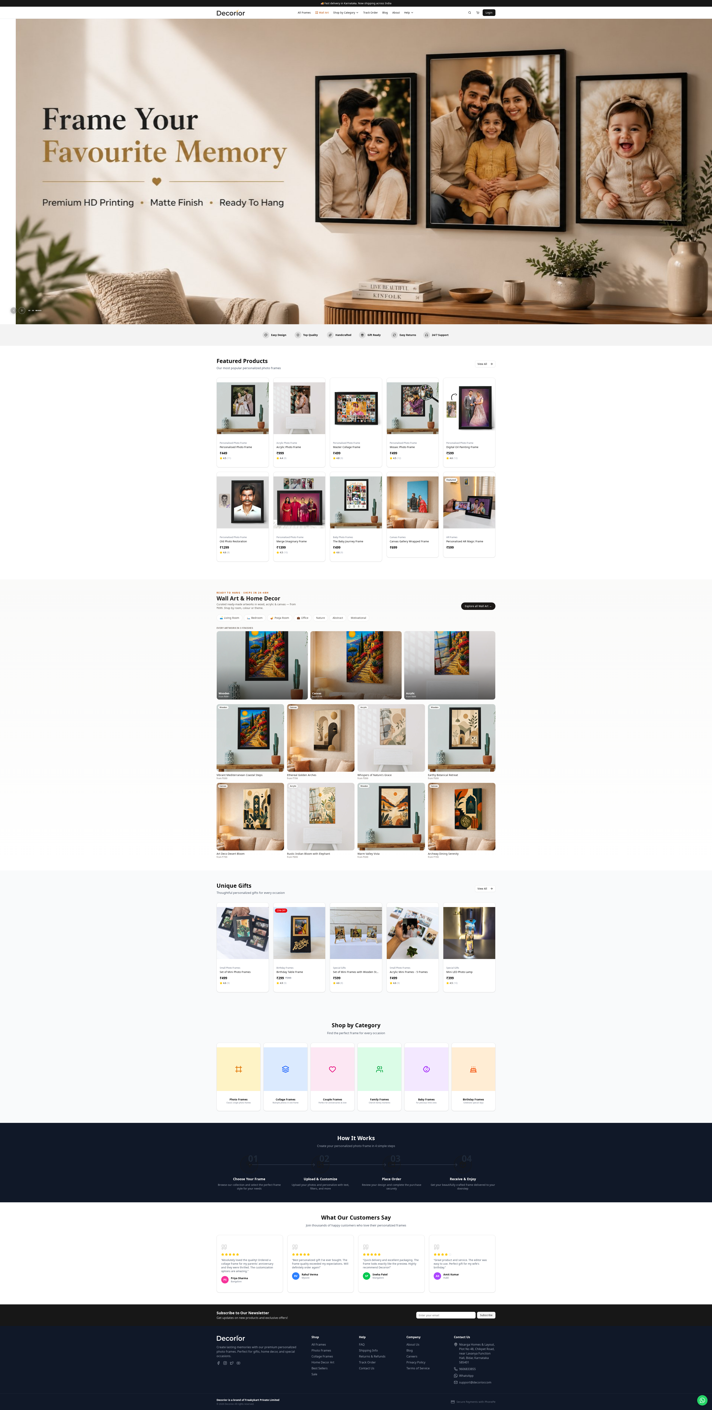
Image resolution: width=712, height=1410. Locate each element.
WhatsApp (466, 1376)
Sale (314, 1374)
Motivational (358, 618)
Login (489, 12)
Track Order (370, 12)
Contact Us (366, 1368)
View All (482, 364)
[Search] (469, 12)
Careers (411, 1356)
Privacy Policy (415, 1362)
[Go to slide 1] (29, 310)
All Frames (304, 12)
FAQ (362, 1344)
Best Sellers (320, 1368)
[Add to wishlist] (264, 387)
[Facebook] (218, 1363)
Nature (320, 618)
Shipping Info (368, 1350)
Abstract (338, 618)
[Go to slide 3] (39, 310)
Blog (385, 12)
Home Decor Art (323, 1362)
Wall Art (324, 12)
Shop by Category (344, 12)
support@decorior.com (475, 1382)
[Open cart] (477, 12)
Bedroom (255, 618)
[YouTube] (238, 1363)
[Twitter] (232, 1363)
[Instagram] (225, 1363)
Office (302, 618)
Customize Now (242, 429)
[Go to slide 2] (33, 310)
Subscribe (486, 1315)
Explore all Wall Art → (478, 606)
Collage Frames (322, 1356)
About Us (412, 1344)
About (396, 12)
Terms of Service (418, 1368)
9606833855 (467, 1369)
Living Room (229, 618)
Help (407, 12)
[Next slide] (22, 310)
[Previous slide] (13, 310)
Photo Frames (321, 1350)
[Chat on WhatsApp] (702, 1400)
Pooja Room (279, 618)
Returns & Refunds (372, 1356)
